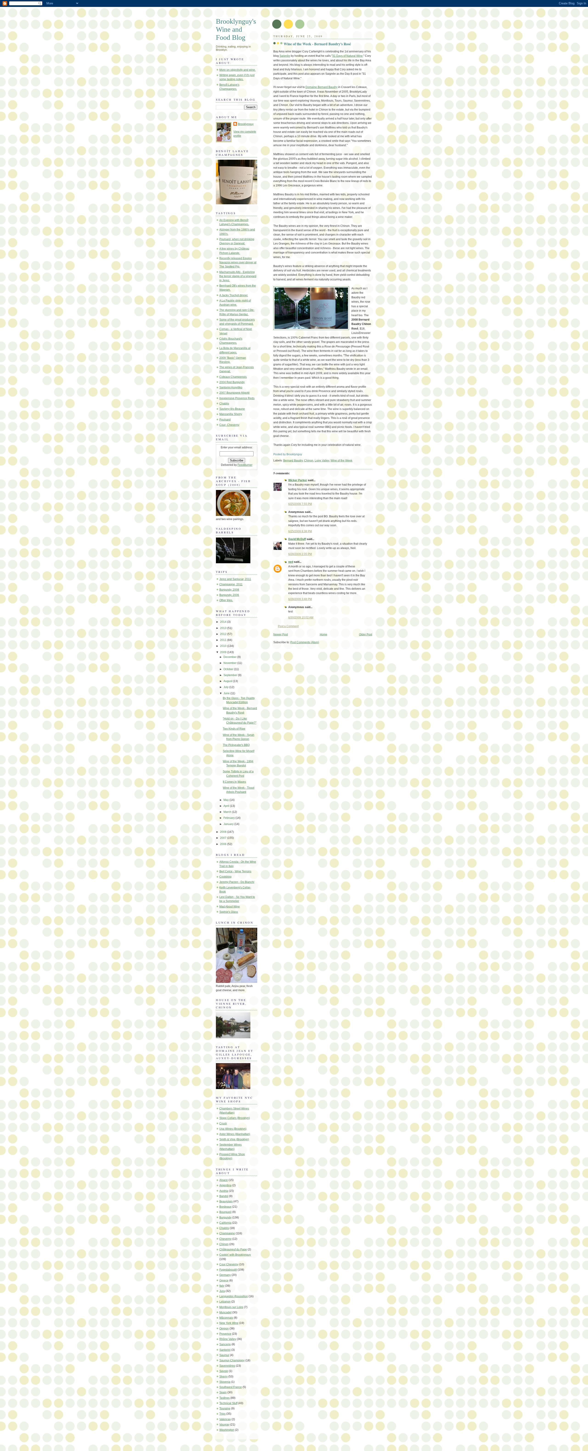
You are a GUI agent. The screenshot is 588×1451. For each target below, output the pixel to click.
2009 (223, 652)
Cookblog (225, 876)
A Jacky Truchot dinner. (233, 295)
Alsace (223, 1180)
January (228, 824)
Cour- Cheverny (229, 425)
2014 (223, 621)
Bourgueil (225, 1212)
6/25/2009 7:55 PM (300, 504)
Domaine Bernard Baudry (321, 87)
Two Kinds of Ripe (234, 728)
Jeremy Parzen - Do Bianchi (236, 882)
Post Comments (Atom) (304, 642)
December (230, 657)
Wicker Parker (297, 480)
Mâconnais (226, 1317)
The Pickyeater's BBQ (236, 745)
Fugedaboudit (228, 1269)
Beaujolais (226, 1201)
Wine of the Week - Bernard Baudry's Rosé (317, 43)
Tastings (224, 1398)
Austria (223, 1190)
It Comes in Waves (234, 781)
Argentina (225, 1185)
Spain (223, 1392)
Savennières (227, 1365)
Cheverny (225, 1238)
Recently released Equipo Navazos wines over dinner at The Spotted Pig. (237, 262)
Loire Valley (322, 460)
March (227, 812)
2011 (223, 640)
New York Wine (228, 1323)
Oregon (224, 1328)
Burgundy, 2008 (229, 589)
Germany (225, 1275)
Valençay (225, 1419)
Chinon (308, 460)
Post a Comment (288, 626)
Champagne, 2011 (231, 584)
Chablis (224, 403)
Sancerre (225, 1344)
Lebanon (225, 1301)
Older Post (365, 634)
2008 (223, 832)
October (228, 669)
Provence (225, 1333)
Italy (221, 1285)
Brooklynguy (246, 124)
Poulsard (225, 419)
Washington (226, 1429)
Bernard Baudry (293, 460)
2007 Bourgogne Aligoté (234, 392)
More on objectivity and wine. (237, 69)
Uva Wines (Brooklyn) (232, 1128)
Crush (223, 1123)
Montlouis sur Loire (231, 1307)
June (226, 693)
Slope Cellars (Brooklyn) (234, 1118)
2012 (223, 634)
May (226, 800)
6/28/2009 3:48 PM (300, 599)
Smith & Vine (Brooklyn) (234, 1139)
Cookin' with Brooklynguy (235, 1254)
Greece (224, 1280)
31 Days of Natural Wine (347, 55)
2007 (223, 837)
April (226, 806)
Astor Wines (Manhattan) (234, 1134)
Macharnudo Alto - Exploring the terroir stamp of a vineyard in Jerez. (237, 276)
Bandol (223, 1196)
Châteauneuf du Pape (233, 1249)
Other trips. (226, 600)
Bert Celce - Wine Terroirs (235, 871)
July (226, 687)
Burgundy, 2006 (229, 595)
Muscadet (225, 1312)
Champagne (227, 1233)
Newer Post (280, 634)
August (228, 681)
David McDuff (297, 539)
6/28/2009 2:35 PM (300, 554)
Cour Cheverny (228, 1264)
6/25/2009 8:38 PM (300, 531)
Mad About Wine (229, 906)
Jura (222, 1291)
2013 (223, 628)
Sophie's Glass (228, 911)
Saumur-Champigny (232, 1360)
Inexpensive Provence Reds (236, 398)
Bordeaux (225, 1206)
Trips (222, 1413)
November (230, 663)
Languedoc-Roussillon (233, 1296)
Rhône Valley (227, 1339)
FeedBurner (244, 465)
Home (323, 634)
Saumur (224, 1355)
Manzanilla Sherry (230, 414)
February (229, 817)
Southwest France (230, 1387)
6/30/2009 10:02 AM (300, 617)
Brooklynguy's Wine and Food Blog (236, 29)
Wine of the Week (341, 460)
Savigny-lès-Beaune (232, 408)
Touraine (224, 1408)
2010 (223, 646)
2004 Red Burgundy (232, 382)
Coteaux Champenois (233, 376)
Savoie (223, 1371)
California (225, 1222)
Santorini (225, 1349)
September (230, 675)
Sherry (223, 1376)
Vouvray (224, 1424)
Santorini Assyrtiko (230, 387)
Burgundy (225, 1217)
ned (290, 561)
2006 (223, 844)
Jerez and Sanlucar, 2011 (235, 579)
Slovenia (224, 1381)
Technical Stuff (228, 1403)
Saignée (285, 55)
